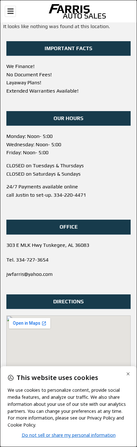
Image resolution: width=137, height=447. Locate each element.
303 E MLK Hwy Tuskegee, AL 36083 (47, 245)
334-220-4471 (70, 195)
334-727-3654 (32, 260)
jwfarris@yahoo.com (29, 274)
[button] (10, 11)
